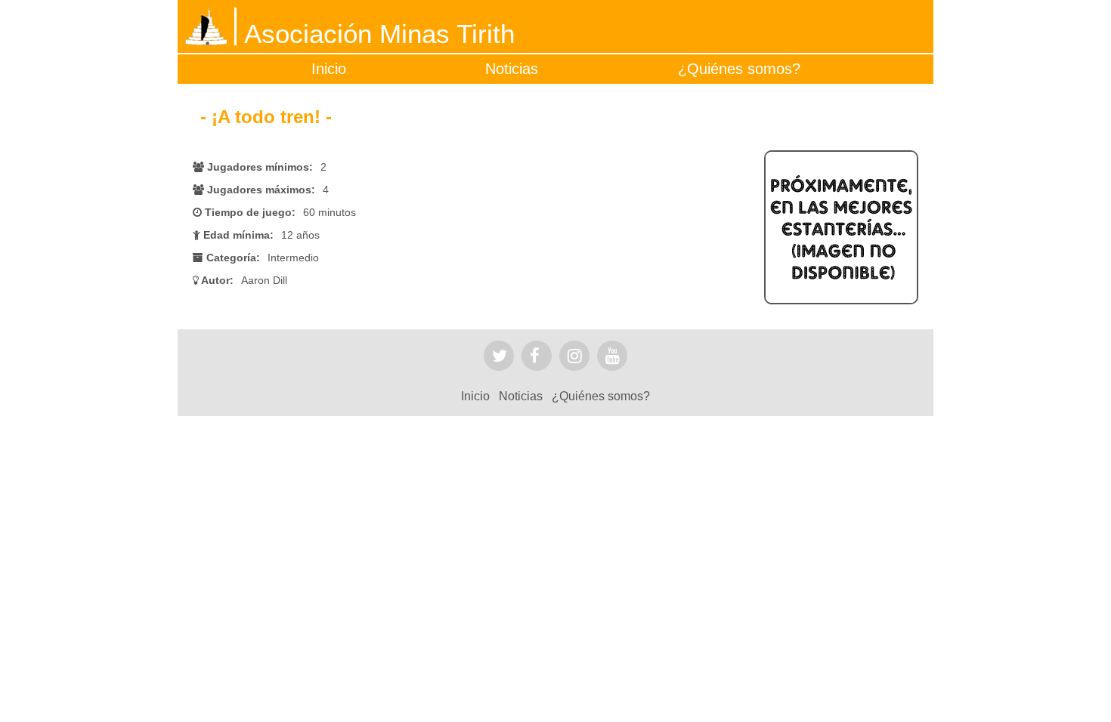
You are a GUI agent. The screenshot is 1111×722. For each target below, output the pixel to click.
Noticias (511, 68)
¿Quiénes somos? (739, 68)
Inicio (328, 68)
